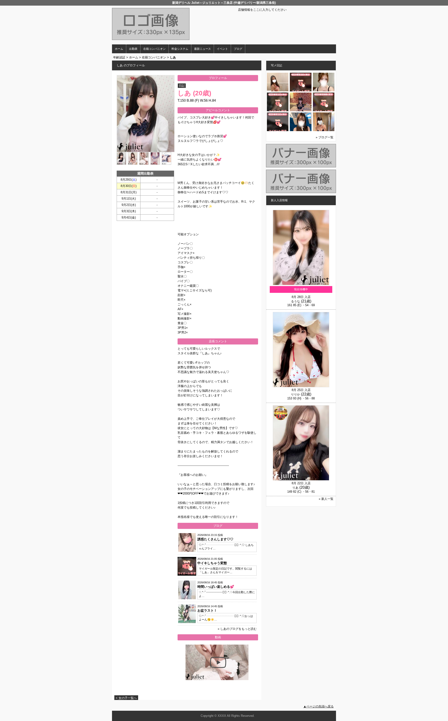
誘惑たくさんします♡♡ (215, 539)
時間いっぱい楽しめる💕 (215, 586)
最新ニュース (202, 48)
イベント (222, 48)
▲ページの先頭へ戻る (318, 706)
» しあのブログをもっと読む (237, 629)
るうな (295, 301)
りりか (295, 394)
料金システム (180, 48)
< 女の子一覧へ (126, 698)
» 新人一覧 (326, 499)
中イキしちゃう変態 (212, 563)
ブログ (238, 48)
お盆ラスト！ (207, 610)
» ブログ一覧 (324, 137)
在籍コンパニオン (154, 48)
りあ (295, 487)
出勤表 (133, 48)
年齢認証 (119, 57)
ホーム (119, 48)
